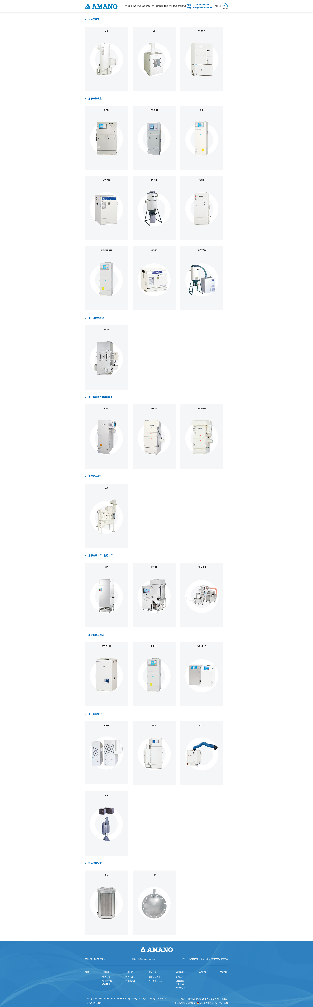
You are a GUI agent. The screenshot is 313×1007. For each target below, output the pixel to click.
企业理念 (180, 981)
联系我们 (182, 6)
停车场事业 (107, 981)
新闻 (166, 6)
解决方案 (152, 972)
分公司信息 (181, 987)
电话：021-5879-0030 (198, 4)
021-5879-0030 (97, 959)
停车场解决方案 (155, 981)
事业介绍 (106, 972)
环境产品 (129, 977)
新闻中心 (203, 972)
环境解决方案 (154, 977)
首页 (125, 6)
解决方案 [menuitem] (150, 6)
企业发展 (180, 984)
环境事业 (106, 977)
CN (216, 6)
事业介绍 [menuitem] (132, 6)
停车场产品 (130, 981)
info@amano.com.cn (145, 959)
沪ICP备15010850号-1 (185, 1003)
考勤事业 (106, 984)
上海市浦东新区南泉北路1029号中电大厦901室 (207, 959)
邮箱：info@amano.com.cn (199, 7)
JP (220, 6)
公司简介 (180, 977)
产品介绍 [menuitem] (141, 6)
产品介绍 (129, 972)
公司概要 (180, 972)
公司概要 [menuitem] (159, 6)
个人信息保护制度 (93, 1003)
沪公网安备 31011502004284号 (214, 1003)
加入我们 (173, 6)
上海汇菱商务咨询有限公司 (216, 999)
